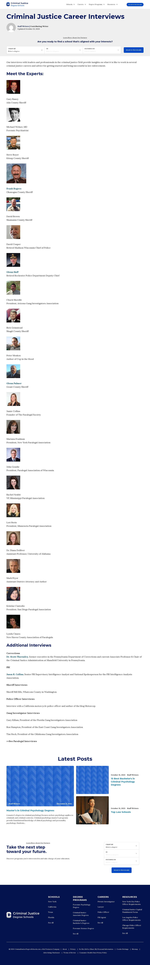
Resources (111, 4)
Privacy (73, 949)
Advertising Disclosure (51, 953)
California (52, 907)
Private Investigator (106, 901)
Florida (51, 917)
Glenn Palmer (14, 383)
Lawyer (101, 907)
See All (50, 923)
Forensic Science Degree (83, 928)
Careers (81, 4)
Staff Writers (24, 26)
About (64, 949)
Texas (50, 912)
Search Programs (135, 4)
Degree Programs (95, 4)
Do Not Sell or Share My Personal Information (96, 949)
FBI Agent (102, 917)
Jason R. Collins (14, 674)
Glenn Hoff (12, 272)
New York (52, 901)
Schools (69, 4)
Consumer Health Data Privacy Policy (93, 953)
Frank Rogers (13, 188)
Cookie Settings (122, 949)
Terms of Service (69, 953)
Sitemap (135, 949)
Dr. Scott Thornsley (17, 656)
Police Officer (103, 912)
